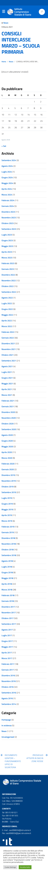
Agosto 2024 (7, 166)
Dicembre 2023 (8, 211)
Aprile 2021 (7, 389)
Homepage (6, 719)
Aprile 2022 (7, 320)
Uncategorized (8, 736)
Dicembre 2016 (8, 675)
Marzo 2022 (7, 326)
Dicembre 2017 (8, 606)
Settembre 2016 (9, 692)
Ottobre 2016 (8, 686)
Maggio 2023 (7, 246)
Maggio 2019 (7, 509)
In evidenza (7, 725)
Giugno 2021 (7, 377)
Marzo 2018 (7, 589)
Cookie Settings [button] (10, 867)
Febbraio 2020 (8, 463)
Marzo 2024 (7, 194)
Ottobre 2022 (8, 286)
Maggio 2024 (7, 183)
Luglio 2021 (7, 372)
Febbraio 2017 (8, 664)
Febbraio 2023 (8, 263)
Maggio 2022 (7, 314)
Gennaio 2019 (8, 532)
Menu (3, 12)
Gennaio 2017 (8, 669)
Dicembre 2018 (8, 538)
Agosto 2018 (7, 560)
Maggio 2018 (7, 578)
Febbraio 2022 (8, 332)
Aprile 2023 (7, 251)
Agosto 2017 (7, 629)
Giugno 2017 (7, 641)
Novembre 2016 (9, 681)
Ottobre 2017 (8, 618)
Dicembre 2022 (8, 274)
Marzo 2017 (7, 658)
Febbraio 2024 (8, 200)
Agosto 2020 (7, 435)
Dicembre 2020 (8, 412)
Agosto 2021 (7, 366)
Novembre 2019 (9, 480)
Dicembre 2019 (8, 475)
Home (4, 61)
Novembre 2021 (9, 349)
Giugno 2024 (7, 177)
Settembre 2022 (9, 291)
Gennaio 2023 (8, 269)
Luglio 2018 (7, 566)
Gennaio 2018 (8, 601)
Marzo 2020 (7, 457)
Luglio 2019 (7, 498)
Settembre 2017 (9, 623)
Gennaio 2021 (8, 406)
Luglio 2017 (7, 635)
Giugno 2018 (7, 572)
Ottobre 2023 (8, 223)
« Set (4, 146)
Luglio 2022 (7, 303)
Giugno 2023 (7, 240)
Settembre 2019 (9, 492)
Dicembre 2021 (8, 343)
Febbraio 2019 (8, 526)
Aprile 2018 (7, 583)
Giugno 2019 (7, 503)
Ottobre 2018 (8, 549)
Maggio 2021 (7, 383)
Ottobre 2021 (8, 354)
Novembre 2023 (9, 217)
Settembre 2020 (9, 429)
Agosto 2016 (7, 698)
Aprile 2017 (7, 652)
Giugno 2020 (7, 440)
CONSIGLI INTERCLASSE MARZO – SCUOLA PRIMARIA (21, 43)
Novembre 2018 (9, 543)
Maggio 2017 (7, 646)
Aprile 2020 (7, 452)
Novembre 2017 (9, 612)
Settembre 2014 (9, 704)
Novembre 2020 (9, 417)
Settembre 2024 (9, 160)
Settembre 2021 (9, 360)
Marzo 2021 (7, 394)
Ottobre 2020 (8, 423)
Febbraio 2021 (8, 400)
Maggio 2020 (7, 446)
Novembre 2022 (9, 280)
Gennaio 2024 (8, 206)
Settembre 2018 (9, 555)
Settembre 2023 (9, 228)
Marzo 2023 (7, 257)
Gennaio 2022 (8, 337)
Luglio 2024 (7, 171)
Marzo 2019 (7, 520)
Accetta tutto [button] (25, 867)
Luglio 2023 (7, 234)
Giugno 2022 (7, 309)
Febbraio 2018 (8, 595)
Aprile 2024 (7, 188)
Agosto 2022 (7, 297)
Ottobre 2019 (8, 486)
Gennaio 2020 (8, 469)
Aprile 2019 (7, 515)
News (5, 22)
